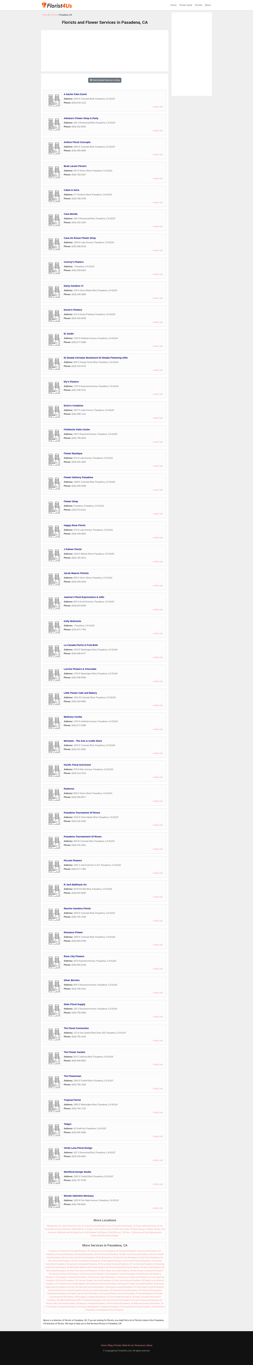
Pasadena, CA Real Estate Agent (92, 1277)
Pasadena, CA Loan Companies (135, 1300)
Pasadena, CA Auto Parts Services (72, 1271)
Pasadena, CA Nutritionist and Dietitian (143, 1274)
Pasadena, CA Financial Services (114, 1290)
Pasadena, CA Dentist (74, 1254)
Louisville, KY (126, 1229)
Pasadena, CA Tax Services (131, 1264)
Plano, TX (129, 1232)
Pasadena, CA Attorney (137, 1251)
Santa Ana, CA (58, 1229)
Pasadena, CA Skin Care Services (117, 1280)
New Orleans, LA (157, 1229)
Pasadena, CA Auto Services (115, 1257)
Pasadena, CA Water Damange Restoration (141, 1297)
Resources (140, 1345)
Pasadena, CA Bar (94, 1257)
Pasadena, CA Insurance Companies (71, 1264)
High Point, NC (80, 1232)
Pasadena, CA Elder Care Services (124, 1254)
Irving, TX (120, 1232)
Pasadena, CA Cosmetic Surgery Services (83, 1280)
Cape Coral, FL (94, 1229)
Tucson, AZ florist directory (86, 1226)
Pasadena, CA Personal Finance (127, 1261)
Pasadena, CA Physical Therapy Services (125, 1284)
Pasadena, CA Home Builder (109, 1297)
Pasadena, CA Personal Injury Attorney (113, 1267)
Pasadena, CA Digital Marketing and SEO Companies (69, 1300)
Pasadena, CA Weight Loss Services (147, 1280)
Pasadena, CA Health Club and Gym (73, 1293)
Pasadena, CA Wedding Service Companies (105, 1310)
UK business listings (110, 1236)
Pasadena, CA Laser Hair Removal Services (76, 1287)
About (208, 5)
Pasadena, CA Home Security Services (68, 1257)
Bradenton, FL (81, 1229)
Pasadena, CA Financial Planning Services (107, 1293)
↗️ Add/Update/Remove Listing (105, 80)
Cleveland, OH (94, 1232)
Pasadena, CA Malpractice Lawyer (135, 1303)
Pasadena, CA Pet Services (108, 1303)
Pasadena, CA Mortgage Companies (61, 1277)
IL (119, 1229)
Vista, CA (70, 1229)
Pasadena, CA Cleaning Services (91, 1251)
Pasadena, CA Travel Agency (151, 1277)
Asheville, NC (67, 1232)
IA (116, 1229)
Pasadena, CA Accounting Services (103, 1264)
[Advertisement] (104, 50)
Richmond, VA (141, 1232)
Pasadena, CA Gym (135, 1293)
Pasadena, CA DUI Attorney (96, 1254)
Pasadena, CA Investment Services (60, 1284)
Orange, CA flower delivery (137, 1226)
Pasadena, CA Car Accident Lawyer (139, 1287)
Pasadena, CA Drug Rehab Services (126, 1307)
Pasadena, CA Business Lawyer (109, 1287)
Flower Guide (185, 5)
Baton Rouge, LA (141, 1229)
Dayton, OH (106, 1232)
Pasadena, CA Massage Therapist (81, 1303)
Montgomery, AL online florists (60, 1226)
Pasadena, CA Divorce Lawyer (86, 1290)
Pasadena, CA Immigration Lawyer (110, 1274)
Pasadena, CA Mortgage (101, 1261)
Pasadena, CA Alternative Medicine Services (76, 1267)
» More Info (157, 107)
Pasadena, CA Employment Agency (122, 1277)
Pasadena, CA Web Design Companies (136, 1271)
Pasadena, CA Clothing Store (82, 1274)
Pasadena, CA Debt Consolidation (75, 1261)
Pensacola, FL (108, 1229)
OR (113, 1232)
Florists (198, 5)
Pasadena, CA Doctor (55, 1280)
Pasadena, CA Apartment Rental (62, 1251)
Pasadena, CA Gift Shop (139, 1257)
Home (173, 5)
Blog (110, 1345)
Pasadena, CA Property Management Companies (89, 1307)
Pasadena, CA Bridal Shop (153, 1307)
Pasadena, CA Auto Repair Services (104, 1271)
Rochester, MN (54, 1232)
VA (150, 1232)
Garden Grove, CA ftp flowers (112, 1226)
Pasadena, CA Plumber (116, 1251)
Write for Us (128, 1345)
